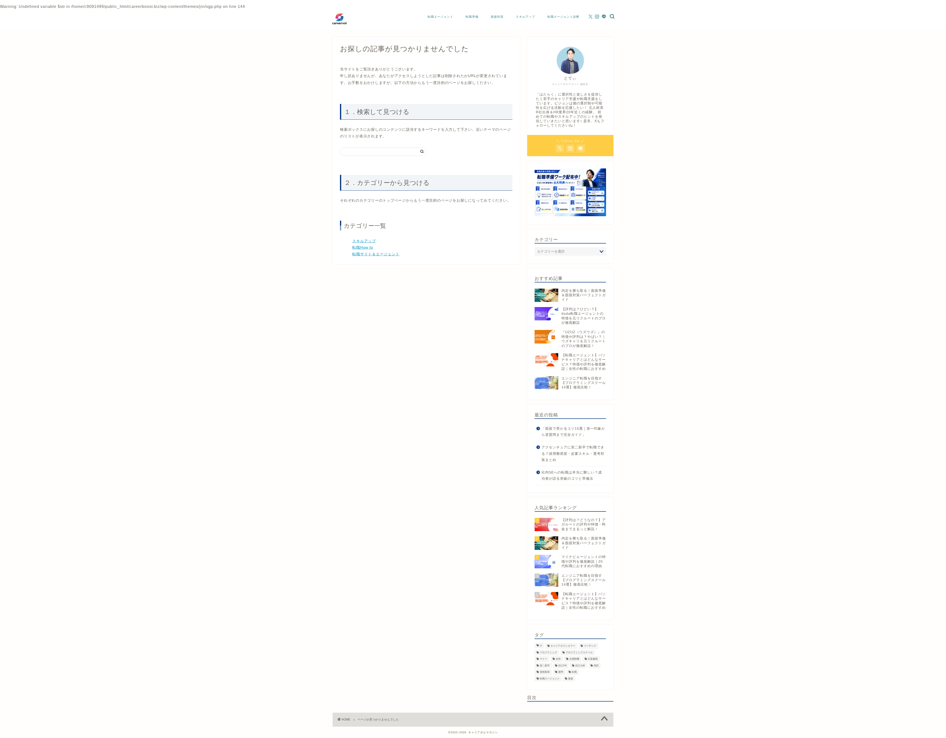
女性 (558, 659)
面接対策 (497, 16)
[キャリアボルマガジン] (339, 26)
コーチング (590, 646)
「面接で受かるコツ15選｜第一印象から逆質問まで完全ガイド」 (573, 432)
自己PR (562, 665)
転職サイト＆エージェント (376, 254)
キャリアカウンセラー (563, 646)
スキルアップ (525, 16)
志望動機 (574, 659)
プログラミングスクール (579, 652)
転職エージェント (440, 16)
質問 (560, 672)
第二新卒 (545, 665)
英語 (596, 665)
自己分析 (580, 665)
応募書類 (593, 659)
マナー (543, 659)
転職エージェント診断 (563, 16)
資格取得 (545, 672)
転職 (574, 672)
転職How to (362, 247)
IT (541, 646)
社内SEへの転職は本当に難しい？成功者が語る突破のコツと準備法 (571, 476)
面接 (570, 678)
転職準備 (472, 16)
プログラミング (548, 652)
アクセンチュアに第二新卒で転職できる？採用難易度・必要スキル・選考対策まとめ (572, 453)
